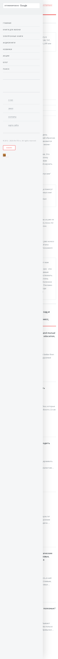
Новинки (7, 49)
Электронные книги (13, 36)
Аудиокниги (9, 43)
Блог (5, 62)
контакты (12, 117)
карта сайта (13, 125)
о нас (10, 100)
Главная (7, 23)
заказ (10, 108)
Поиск (6, 69)
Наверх (9, 148)
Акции (6, 56)
